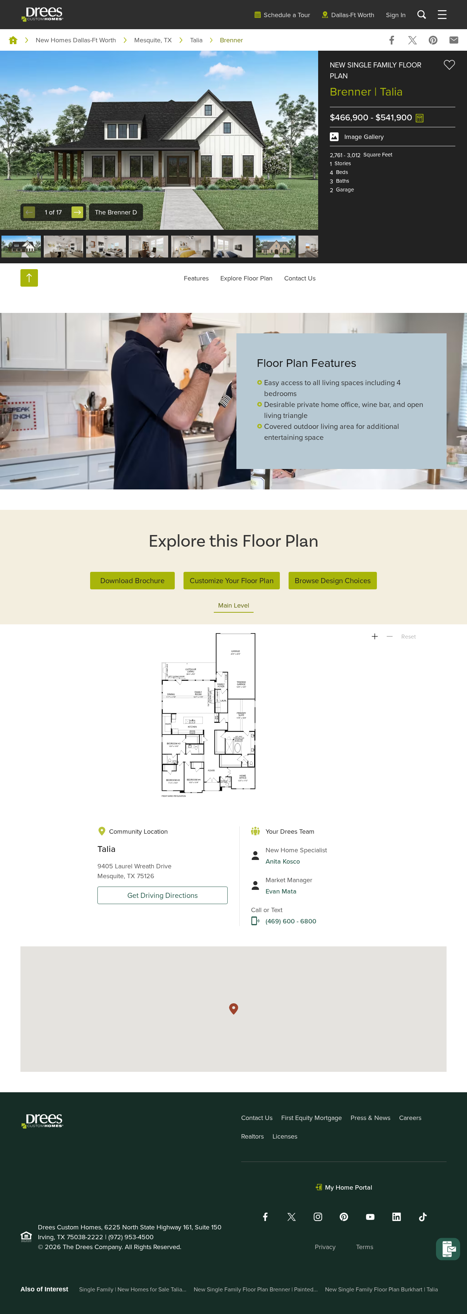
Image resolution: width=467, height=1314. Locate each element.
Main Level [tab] (233, 605)
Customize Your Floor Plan (232, 580)
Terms (364, 1246)
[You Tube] (370, 1217)
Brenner (231, 39)
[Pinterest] (344, 1217)
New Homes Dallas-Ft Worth (76, 39)
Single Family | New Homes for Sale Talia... (132, 1289)
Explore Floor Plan (246, 278)
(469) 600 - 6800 (291, 921)
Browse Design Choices (333, 580)
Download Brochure (132, 580)
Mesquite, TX (153, 39)
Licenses (285, 1136)
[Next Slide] (77, 212)
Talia (196, 39)
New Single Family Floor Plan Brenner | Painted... (256, 1289)
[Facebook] (265, 1217)
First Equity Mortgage (311, 1117)
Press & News (370, 1117)
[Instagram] (317, 1217)
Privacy (325, 1246)
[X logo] (291, 1217)
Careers (410, 1117)
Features (196, 278)
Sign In (396, 14)
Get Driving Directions (162, 895)
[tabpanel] (233, 715)
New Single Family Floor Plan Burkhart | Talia (381, 1289)
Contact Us (300, 278)
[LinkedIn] (396, 1217)
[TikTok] (422, 1217)
